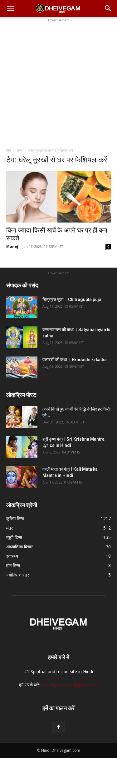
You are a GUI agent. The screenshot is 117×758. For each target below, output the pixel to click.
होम (8, 150)
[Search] (108, 8)
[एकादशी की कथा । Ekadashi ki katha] (21, 367)
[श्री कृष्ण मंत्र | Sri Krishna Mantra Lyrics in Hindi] (21, 447)
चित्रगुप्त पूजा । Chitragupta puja (71, 299)
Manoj (12, 246)
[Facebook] (58, 727)
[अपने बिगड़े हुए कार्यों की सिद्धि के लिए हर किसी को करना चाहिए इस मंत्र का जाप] (21, 417)
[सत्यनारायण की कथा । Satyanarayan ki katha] (21, 337)
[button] (11, 8)
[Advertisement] (58, 82)
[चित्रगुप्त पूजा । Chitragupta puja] (21, 307)
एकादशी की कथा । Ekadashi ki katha (74, 359)
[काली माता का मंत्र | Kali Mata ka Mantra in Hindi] (21, 477)
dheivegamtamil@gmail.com (69, 685)
